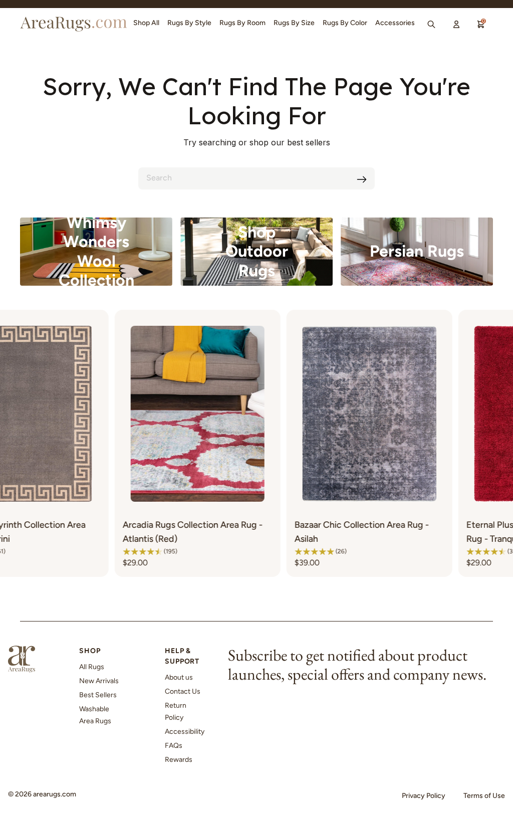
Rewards (178, 759)
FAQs (173, 745)
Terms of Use (484, 795)
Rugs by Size (294, 23)
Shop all (146, 23)
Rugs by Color (345, 23)
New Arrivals (99, 681)
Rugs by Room (242, 23)
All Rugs (91, 667)
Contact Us (182, 691)
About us (179, 677)
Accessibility (184, 731)
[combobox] (256, 178)
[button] (90, 551)
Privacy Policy (423, 795)
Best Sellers (98, 695)
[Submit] (362, 179)
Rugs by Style (189, 23)
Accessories (395, 23)
